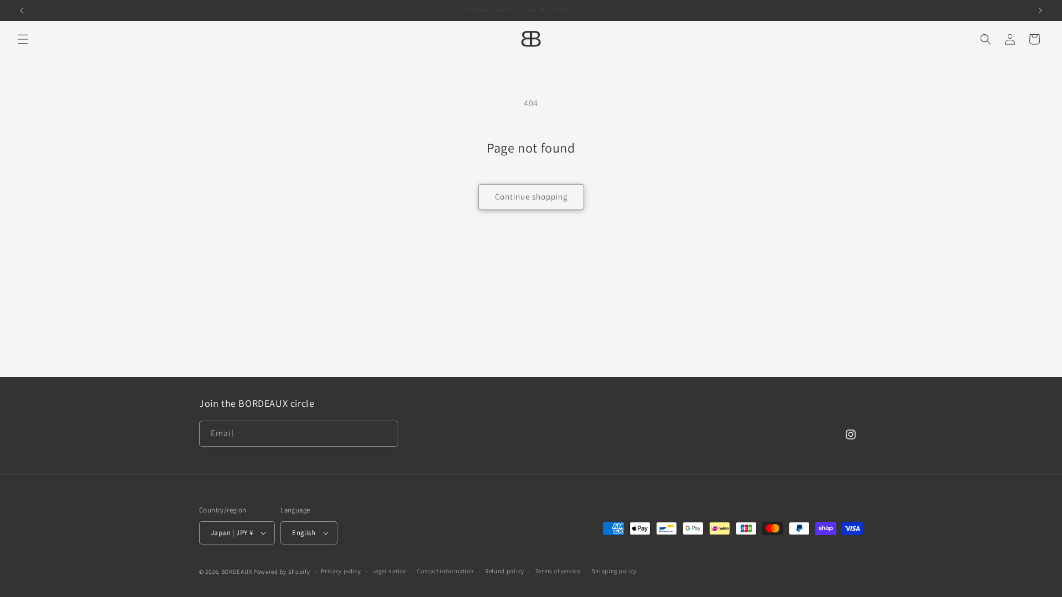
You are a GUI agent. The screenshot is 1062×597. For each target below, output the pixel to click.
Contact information (445, 571)
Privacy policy (341, 571)
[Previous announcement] (21, 10)
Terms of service (558, 571)
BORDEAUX (236, 571)
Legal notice (389, 571)
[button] (23, 39)
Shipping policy (614, 571)
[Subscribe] (385, 434)
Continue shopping (531, 196)
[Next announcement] (1040, 10)
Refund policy (504, 571)
